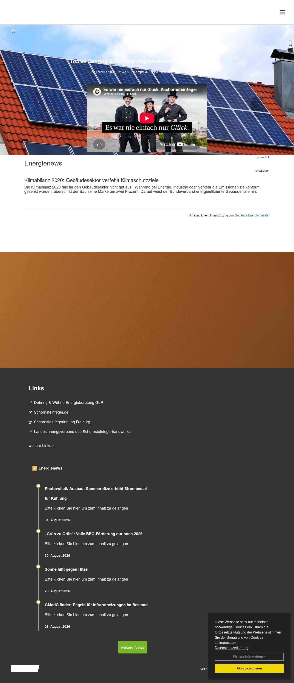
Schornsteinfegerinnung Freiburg (62, 421)
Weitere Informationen (249, 656)
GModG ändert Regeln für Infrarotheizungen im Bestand (96, 604)
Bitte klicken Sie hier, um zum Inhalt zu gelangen (86, 508)
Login (203, 668)
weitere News (132, 647)
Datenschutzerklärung (231, 648)
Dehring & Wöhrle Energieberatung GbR (68, 402)
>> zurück (263, 157)
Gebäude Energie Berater (252, 215)
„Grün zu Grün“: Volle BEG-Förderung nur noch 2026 (93, 533)
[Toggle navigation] (282, 12)
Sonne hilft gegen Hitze (66, 569)
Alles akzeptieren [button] (249, 668)
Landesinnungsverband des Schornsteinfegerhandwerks (82, 431)
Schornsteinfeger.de (51, 412)
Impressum (227, 642)
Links (36, 388)
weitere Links (40, 445)
